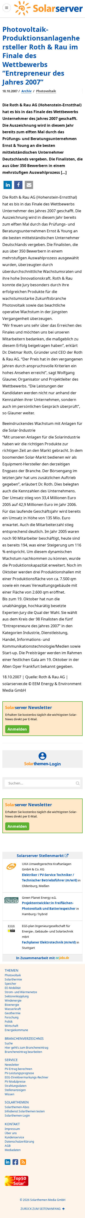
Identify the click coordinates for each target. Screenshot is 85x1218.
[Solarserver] (48, 8)
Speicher (10, 984)
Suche (9, 1043)
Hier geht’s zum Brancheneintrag (26, 1048)
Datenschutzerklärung (19, 1142)
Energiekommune (16, 1030)
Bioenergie (12, 1005)
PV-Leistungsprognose (19, 1073)
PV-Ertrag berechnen (18, 1069)
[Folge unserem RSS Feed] (23, 1163)
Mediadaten (13, 1150)
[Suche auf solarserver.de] (77, 783)
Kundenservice (14, 1137)
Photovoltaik (46, 91)
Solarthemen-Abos (17, 1107)
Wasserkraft (13, 1009)
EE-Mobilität (13, 988)
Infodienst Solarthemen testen (25, 1111)
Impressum (12, 1129)
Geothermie (13, 1013)
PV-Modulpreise (15, 1082)
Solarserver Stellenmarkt (41, 855)
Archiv (26, 91)
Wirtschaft (11, 1026)
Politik (9, 1022)
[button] (8, 185)
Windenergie (13, 1001)
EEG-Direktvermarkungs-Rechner (26, 1077)
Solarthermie (13, 979)
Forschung (11, 1017)
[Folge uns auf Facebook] (15, 1163)
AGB (8, 1146)
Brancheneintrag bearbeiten (23, 1052)
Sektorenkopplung (17, 996)
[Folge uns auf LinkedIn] (7, 1163)
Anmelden (17, 729)
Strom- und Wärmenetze (21, 992)
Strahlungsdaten (15, 1086)
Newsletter (12, 1065)
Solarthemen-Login (17, 1116)
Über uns (11, 1133)
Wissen (9, 1094)
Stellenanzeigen (15, 1090)
